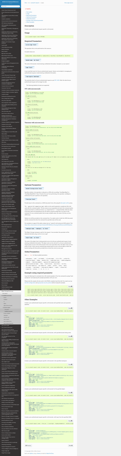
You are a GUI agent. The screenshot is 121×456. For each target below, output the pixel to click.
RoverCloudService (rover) (7, 420)
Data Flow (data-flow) (6, 100)
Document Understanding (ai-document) (10, 144)
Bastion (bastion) (5, 49)
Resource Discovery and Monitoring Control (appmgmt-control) (9, 413)
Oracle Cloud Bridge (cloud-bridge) (9, 365)
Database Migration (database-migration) (10, 122)
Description (4, 293)
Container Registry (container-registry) (10, 92)
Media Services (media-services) (8, 265)
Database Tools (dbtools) (7, 126)
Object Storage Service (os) (7, 291)
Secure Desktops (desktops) (8, 426)
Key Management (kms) (7, 224)
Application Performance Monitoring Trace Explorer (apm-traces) (9, 39)
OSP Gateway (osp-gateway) (8, 398)
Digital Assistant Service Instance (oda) (10, 140)
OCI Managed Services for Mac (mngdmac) (8, 337)
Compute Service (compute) (8, 86)
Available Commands (6, 295)
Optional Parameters (31, 17)
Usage (27, 13)
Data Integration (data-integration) (9, 102)
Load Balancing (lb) (6, 235)
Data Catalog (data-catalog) (7, 98)
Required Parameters (31, 15)
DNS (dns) (4, 142)
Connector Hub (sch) (6, 88)
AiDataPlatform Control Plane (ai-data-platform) (10, 16)
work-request (6, 319)
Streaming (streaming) (6, 444)
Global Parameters (30, 18)
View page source (68, 2)
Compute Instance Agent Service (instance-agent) (9, 80)
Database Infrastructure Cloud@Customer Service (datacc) (9, 116)
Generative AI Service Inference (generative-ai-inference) (8, 183)
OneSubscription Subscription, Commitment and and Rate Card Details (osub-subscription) (10, 344)
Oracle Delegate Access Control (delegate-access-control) (8, 383)
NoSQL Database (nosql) (7, 287)
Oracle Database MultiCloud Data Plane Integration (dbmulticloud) (10, 379)
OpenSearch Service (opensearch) (9, 357)
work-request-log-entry (8, 323)
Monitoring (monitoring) (7, 270)
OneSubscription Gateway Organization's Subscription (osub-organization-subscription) (9, 354)
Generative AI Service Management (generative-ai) (9, 186)
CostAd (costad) (5, 94)
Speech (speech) (5, 440)
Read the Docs (50, 453)
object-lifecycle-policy (8, 305)
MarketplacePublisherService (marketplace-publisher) (8, 262)
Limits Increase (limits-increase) (8, 233)
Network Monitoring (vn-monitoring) (9, 276)
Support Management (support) (8, 446)
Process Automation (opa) (7, 406)
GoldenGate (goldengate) (7, 198)
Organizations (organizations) (8, 393)
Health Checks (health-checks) (8, 206)
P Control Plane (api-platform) (8, 400)
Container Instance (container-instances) (10, 90)
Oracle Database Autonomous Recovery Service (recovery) (10, 376)
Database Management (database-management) (9, 119)
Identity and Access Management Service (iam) (9, 209)
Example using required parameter (34, 20)
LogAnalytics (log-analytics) (7, 237)
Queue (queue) (5, 408)
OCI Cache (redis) (5, 325)
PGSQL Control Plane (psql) (7, 402)
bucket (5, 297)
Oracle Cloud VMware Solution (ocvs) (10, 371)
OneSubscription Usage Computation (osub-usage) (10, 348)
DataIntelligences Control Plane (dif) (9, 131)
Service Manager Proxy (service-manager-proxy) (8, 438)
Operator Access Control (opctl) (8, 359)
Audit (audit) (4, 45)
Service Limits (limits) (6, 435)
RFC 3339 (56, 80)
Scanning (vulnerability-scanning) (9, 422)
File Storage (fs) (5, 159)
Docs (26, 2)
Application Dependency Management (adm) (10, 29)
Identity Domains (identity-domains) (9, 211)
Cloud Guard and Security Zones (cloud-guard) (10, 72)
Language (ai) (4, 228)
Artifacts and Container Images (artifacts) (8, 42)
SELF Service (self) (5, 430)
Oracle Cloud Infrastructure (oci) (9, 10)
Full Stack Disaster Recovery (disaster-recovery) (10, 167)
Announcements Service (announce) (9, 21)
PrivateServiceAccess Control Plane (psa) (10, 404)
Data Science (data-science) (8, 113)
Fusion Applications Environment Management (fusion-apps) (9, 173)
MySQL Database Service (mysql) (9, 272)
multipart (5, 299)
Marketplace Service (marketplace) (9, 256)
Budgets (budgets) (5, 61)
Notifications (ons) (6, 289)
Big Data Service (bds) (6, 53)
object (5, 303)
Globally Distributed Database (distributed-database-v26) (8, 196)
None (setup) (4, 285)
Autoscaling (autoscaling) (7, 47)
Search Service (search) (7, 424)
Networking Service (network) (8, 278)
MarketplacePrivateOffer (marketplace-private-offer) (10, 259)
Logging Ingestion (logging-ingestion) (9, 239)
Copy (69, 286)
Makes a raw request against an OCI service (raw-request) (9, 246)
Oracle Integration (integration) (8, 385)
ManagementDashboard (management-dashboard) (10, 253)
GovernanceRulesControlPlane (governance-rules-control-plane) (9, 201)
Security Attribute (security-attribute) (10, 428)
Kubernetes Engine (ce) (6, 226)
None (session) (5, 283)
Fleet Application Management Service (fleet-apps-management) (10, 164)
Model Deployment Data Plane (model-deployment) (10, 268)
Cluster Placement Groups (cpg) (8, 75)
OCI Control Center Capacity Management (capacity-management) (10, 330)
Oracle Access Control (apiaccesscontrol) (10, 363)
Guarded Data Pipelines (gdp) (8, 204)
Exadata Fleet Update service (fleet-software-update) (9, 156)
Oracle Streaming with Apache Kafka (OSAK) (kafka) (9, 390)
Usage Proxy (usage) (6, 452)
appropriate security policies (45, 282)
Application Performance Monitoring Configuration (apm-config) (9, 32)
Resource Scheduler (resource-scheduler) (10, 418)
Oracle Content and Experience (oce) (9, 373)
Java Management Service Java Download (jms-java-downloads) (8, 219)
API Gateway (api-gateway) (7, 23)
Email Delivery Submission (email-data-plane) (10, 151)
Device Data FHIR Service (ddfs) (9, 136)
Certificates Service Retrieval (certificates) (8, 67)
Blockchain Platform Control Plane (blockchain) (9, 58)
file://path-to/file (65, 203)
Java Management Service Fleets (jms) (10, 215)
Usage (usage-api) (5, 450)
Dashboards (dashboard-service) (8, 96)
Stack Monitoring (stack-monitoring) (9, 442)
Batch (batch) (4, 51)
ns (4, 301)
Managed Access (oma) (7, 248)
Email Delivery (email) (6, 148)
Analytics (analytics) (6, 18)
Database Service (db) (6, 124)
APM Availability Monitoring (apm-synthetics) (9, 26)
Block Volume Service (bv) (7, 55)
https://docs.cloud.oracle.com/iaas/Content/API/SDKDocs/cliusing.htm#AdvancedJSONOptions (48, 225)
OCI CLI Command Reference (11, 1)
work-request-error (7, 321)
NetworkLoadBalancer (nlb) (7, 280)
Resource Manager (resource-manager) (10, 416)
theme (38, 453)
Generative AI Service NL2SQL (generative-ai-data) (8, 189)
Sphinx (31, 453)
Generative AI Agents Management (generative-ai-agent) (9, 179)
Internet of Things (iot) (6, 213)
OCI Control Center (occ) (7, 327)
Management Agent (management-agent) (10, 250)
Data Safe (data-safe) (6, 111)
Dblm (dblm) (4, 133)
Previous (29, 445)
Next (70, 445)
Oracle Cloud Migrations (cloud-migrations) (8, 368)
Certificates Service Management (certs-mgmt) (10, 64)
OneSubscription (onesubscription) (9, 350)
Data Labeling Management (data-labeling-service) (9, 109)
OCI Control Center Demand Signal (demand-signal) (9, 333)
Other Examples (30, 22)
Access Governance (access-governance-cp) (10, 13)
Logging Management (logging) (8, 241)
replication (6, 315)
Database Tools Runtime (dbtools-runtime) (9, 129)
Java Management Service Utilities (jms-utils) (10, 222)
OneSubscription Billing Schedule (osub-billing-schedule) (10, 340)
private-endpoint (7, 313)
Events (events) (5, 153)
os (29, 2)
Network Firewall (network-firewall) (9, 274)
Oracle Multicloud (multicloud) (8, 387)
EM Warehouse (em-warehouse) (8, 146)
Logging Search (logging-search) (8, 243)
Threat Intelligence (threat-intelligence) (10, 448)
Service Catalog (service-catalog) (8, 432)
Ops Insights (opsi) (6, 361)
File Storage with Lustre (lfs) (8, 161)
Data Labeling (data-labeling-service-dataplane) (9, 105)
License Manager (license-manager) (9, 230)
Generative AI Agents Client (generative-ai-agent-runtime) (10, 176)
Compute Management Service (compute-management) (8, 83)
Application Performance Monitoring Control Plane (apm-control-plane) (9, 36)
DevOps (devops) (5, 138)
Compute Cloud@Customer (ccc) (9, 77)
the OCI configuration (30, 282)
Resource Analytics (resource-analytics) (10, 410)
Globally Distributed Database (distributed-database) (8, 193)
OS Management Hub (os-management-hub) (10, 396)
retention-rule (6, 317)
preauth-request (7, 307)
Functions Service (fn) (6, 170)
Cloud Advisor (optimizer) (7, 69)
